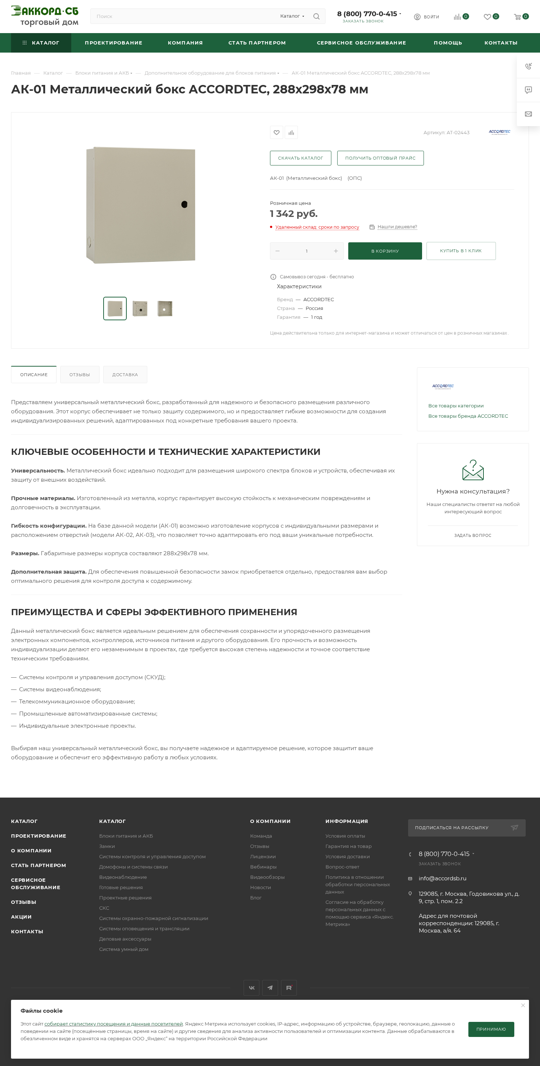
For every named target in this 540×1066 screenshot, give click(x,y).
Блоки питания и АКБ (126, 836)
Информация (346, 821)
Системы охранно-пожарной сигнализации (153, 918)
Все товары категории (456, 406)
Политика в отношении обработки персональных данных (357, 884)
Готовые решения (121, 887)
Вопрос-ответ (342, 867)
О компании (31, 850)
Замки (107, 846)
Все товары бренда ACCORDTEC (468, 416)
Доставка (125, 374)
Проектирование (38, 836)
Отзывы (79, 374)
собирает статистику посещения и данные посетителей (113, 1024)
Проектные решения (125, 898)
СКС (104, 908)
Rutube (289, 988)
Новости (260, 887)
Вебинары (263, 867)
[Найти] (316, 16)
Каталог (24, 821)
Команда (261, 836)
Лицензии (263, 856)
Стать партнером (38, 865)
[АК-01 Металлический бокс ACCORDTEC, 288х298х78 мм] (140, 205)
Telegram (270, 988)
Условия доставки (347, 856)
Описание (33, 374)
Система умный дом (123, 949)
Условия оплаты (345, 836)
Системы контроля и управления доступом (152, 856)
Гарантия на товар (348, 846)
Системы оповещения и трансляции (144, 928)
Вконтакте (251, 988)
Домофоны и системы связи (133, 867)
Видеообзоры (267, 877)
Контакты (27, 931)
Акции (21, 917)
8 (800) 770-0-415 (367, 14)
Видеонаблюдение (123, 877)
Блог (256, 898)
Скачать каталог (300, 158)
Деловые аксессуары (125, 939)
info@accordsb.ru (443, 878)
